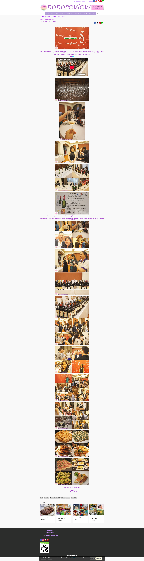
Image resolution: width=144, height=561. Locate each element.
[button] (97, 13)
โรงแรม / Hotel (70, 13)
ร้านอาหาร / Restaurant (60, 13)
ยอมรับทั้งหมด (98, 558)
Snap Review (92, 13)
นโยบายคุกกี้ (50, 559)
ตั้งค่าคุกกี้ (92, 558)
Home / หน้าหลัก (49, 13)
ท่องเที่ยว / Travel (78, 13)
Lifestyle (86, 13)
